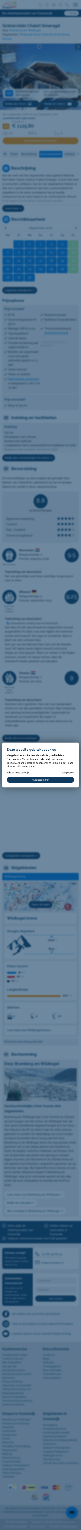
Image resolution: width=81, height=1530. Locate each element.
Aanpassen (68, 772)
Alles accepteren (40, 779)
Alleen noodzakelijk (18, 772)
